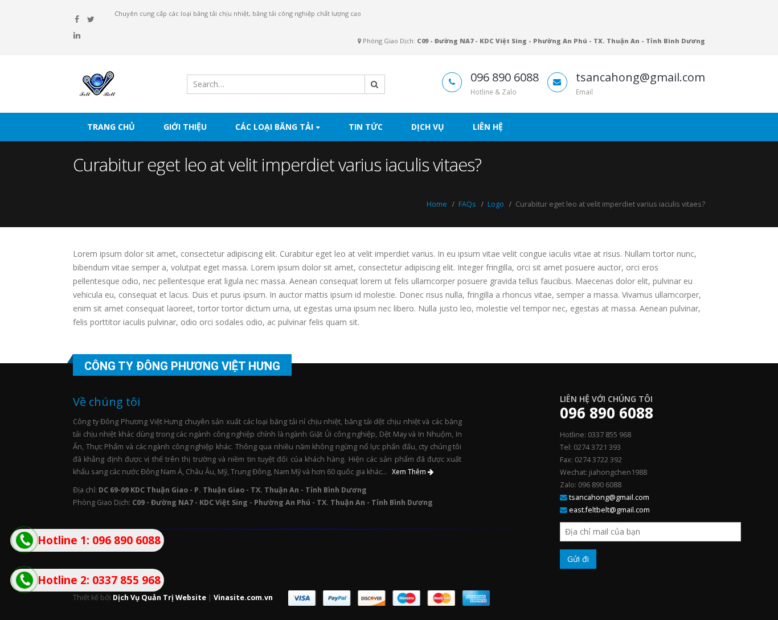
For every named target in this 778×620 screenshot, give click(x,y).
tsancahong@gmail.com (609, 497)
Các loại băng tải (274, 126)
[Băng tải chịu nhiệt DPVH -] (118, 84)
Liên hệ (488, 126)
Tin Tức (366, 126)
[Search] (374, 84)
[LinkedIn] (77, 35)
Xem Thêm (410, 472)
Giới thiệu (185, 126)
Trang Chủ (111, 126)
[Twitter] (91, 19)
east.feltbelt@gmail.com (609, 510)
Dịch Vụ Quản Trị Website (159, 597)
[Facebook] (77, 19)
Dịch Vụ (427, 126)
